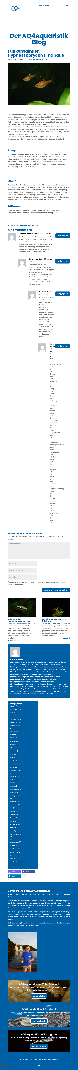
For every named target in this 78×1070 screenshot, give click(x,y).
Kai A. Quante (16, 59)
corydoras (14, 741)
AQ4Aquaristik (15, 709)
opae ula (13, 811)
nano (12, 808)
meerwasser (15, 805)
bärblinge (14, 731)
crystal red (14, 744)
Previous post (14, 640)
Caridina (13, 735)
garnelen (13, 761)
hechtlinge (14, 776)
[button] (14, 871)
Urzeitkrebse (15, 849)
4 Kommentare (41, 59)
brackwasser (15, 722)
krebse (13, 783)
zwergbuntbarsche (16, 863)
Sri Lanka (13, 827)
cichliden (13, 738)
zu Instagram (39, 1046)
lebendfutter (15, 792)
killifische (14, 779)
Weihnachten (15, 852)
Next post (65, 638)
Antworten (62, 235)
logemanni (14, 801)
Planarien (14, 818)
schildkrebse (15, 824)
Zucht (13, 858)
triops (13, 831)
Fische (32, 59)
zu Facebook (39, 1021)
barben (13, 716)
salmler (35, 225)
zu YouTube (39, 996)
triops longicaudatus (15, 841)
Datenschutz (43, 5)
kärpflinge (14, 786)
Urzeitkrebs (14, 845)
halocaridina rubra (15, 772)
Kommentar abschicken (56, 590)
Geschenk (14, 767)
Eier (12, 748)
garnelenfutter (15, 764)
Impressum (53, 5)
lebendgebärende (15, 797)
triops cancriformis (15, 835)
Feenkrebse (14, 751)
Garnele (13, 757)
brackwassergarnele (16, 727)
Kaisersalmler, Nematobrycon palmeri (19, 620)
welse (13, 855)
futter (13, 754)
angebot (13, 706)
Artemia (13, 713)
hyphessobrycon (25, 225)
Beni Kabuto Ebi (16, 719)
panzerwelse (15, 814)
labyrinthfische (15, 789)
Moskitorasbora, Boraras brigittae (54, 620)
